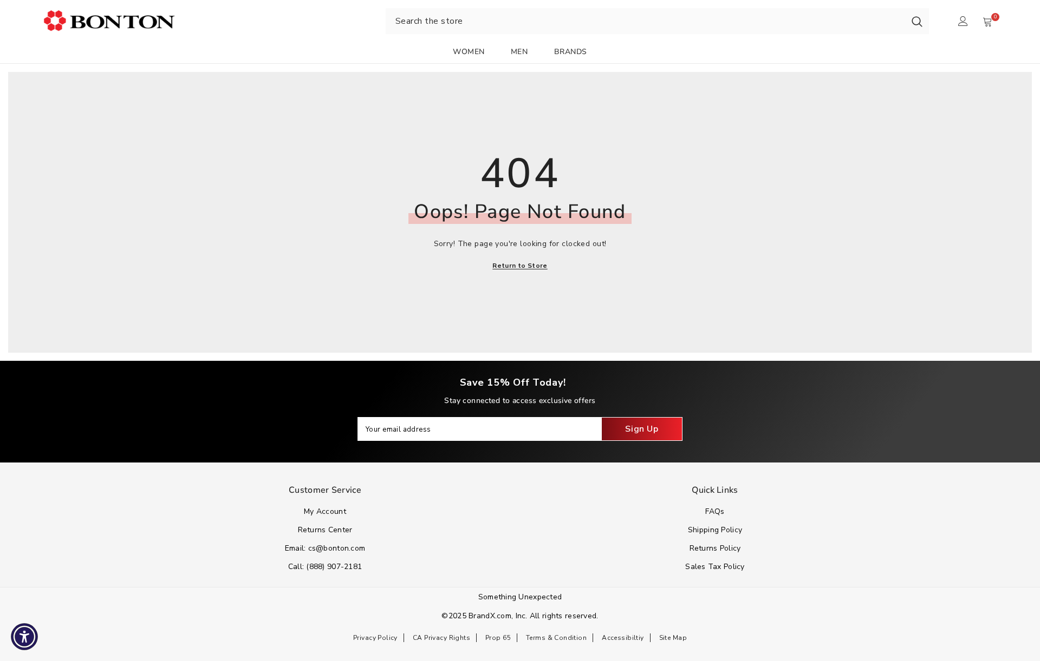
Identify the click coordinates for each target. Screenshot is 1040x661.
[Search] (917, 21)
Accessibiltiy (623, 637)
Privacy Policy (375, 637)
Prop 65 (498, 637)
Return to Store (519, 265)
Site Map (673, 637)
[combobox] (645, 21)
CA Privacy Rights (441, 637)
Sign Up (641, 429)
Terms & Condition (556, 637)
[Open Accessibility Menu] (24, 636)
